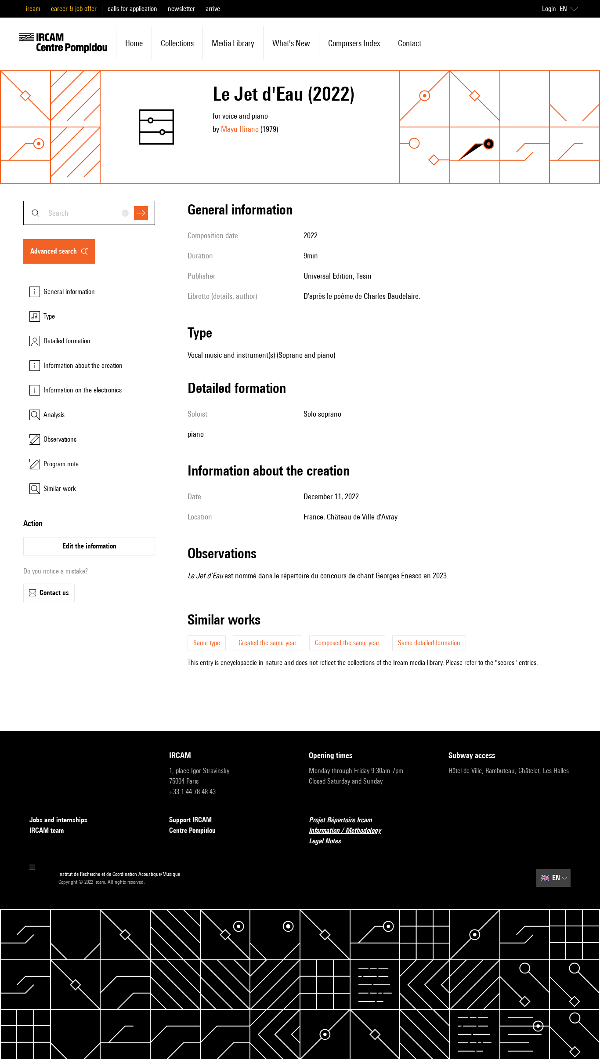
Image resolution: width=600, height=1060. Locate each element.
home (134, 43)
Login (549, 8)
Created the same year (267, 643)
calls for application (132, 8)
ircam (33, 8)
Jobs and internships (58, 820)
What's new (291, 43)
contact (409, 43)
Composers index (354, 43)
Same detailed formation (429, 643)
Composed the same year (347, 643)
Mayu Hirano (240, 129)
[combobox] (89, 213)
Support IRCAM (190, 820)
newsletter (181, 8)
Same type (206, 643)
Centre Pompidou (192, 830)
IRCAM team (46, 830)
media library (233, 43)
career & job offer (74, 8)
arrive (213, 8)
